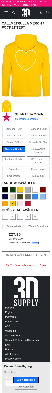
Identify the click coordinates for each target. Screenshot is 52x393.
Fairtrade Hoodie (14, 159)
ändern (35, 243)
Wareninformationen (38, 226)
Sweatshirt (14, 169)
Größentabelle (13, 226)
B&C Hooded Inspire (38, 161)
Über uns (10, 349)
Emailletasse (14, 176)
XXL (35, 217)
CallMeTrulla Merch (22, 23)
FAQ (7, 345)
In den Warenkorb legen (26, 254)
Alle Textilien (11, 354)
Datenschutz (11, 321)
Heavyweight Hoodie (38, 151)
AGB (7, 326)
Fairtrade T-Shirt (38, 129)
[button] (47, 12)
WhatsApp (10, 331)
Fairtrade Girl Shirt (38, 142)
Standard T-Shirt (13, 129)
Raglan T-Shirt (38, 135)
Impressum (10, 317)
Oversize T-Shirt (14, 135)
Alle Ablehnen (26, 386)
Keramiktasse (38, 169)
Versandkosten (13, 335)
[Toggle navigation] (6, 13)
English (9, 312)
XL (28, 217)
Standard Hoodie (14, 149)
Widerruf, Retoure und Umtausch (22, 340)
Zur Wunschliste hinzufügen (28, 265)
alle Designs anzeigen (26, 119)
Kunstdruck (38, 176)
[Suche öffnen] (13, 13)
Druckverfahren (13, 358)
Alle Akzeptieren (26, 380)
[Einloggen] (41, 12)
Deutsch (9, 307)
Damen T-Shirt (13, 142)
